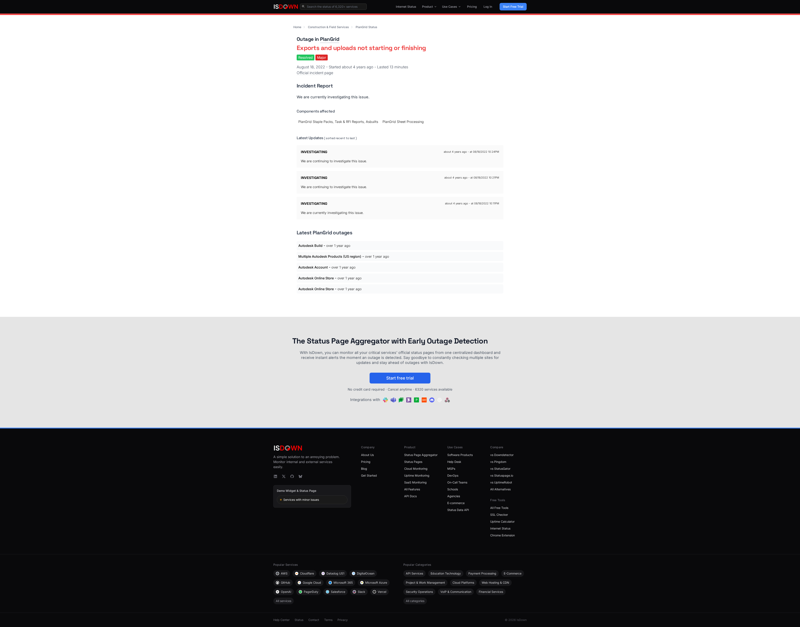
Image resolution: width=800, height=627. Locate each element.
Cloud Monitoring (416, 468)
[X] (284, 476)
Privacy (343, 620)
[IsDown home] (285, 6)
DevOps (452, 475)
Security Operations (419, 591)
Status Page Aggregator (421, 455)
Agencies (453, 496)
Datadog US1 (335, 573)
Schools (452, 489)
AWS (284, 573)
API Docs (410, 496)
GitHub (285, 582)
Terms (328, 620)
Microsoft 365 (343, 582)
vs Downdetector (502, 455)
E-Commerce (512, 573)
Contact (313, 620)
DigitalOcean (365, 573)
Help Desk (454, 461)
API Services (414, 573)
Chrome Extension (502, 535)
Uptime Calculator (502, 521)
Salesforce (338, 591)
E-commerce (456, 503)
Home (297, 27)
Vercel (382, 591)
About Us (367, 455)
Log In (488, 6)
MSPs (451, 468)
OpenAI (286, 591)
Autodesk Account (313, 267)
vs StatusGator (500, 468)
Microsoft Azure (376, 582)
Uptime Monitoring (416, 475)
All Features (412, 489)
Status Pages (413, 461)
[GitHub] (292, 476)
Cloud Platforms (463, 582)
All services (283, 601)
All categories (415, 601)
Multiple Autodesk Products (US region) (329, 256)
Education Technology (446, 573)
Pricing (472, 6)
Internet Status (406, 6)
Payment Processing (482, 573)
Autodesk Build (310, 246)
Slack (361, 591)
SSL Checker (499, 514)
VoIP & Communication (455, 591)
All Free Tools (499, 508)
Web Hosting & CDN (495, 582)
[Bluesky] (300, 476)
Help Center (281, 620)
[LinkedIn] (275, 476)
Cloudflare (307, 573)
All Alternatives (500, 489)
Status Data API (458, 510)
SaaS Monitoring (415, 482)
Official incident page (315, 73)
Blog (364, 468)
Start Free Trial (513, 6)
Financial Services (491, 591)
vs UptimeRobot (501, 482)
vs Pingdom (498, 461)
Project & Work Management (425, 582)
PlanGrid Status (366, 27)
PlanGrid (329, 39)
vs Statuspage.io (501, 475)
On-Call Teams (457, 482)
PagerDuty (311, 591)
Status (299, 620)
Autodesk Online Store (316, 278)
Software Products (460, 455)
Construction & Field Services (328, 27)
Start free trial (400, 378)
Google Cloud (312, 582)
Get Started (369, 475)
